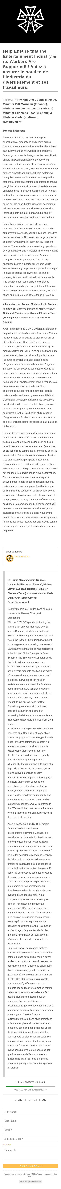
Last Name (10, 1119)
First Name (10, 1110)
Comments (10, 1148)
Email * (8, 1128)
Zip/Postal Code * (13, 1137)
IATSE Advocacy (22, 556)
